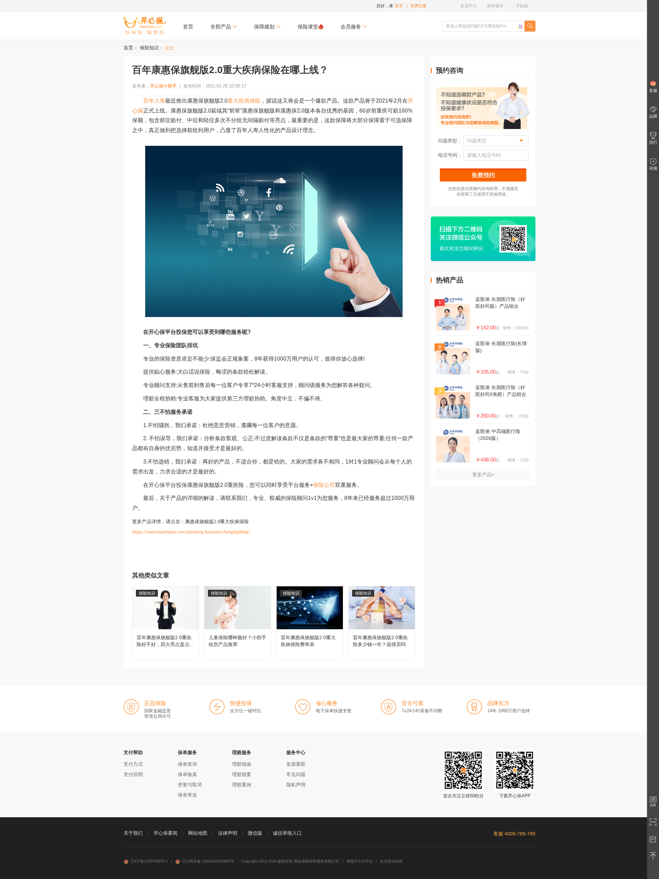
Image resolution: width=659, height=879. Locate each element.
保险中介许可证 (359, 861)
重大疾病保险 (244, 101)
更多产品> (483, 474)
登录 (399, 5)
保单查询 (187, 764)
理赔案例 (241, 784)
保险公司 (324, 485)
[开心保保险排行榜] (520, 26)
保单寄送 (187, 795)
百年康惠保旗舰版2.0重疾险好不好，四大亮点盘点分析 (165, 622)
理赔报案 (241, 774)
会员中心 (468, 5)
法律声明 (227, 833)
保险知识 (149, 47)
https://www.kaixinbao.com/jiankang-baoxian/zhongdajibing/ (191, 532)
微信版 (255, 833)
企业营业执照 (391, 861)
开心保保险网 (145, 25)
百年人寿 (154, 101)
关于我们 (133, 833)
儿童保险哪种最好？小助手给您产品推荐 (238, 622)
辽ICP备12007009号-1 (149, 861)
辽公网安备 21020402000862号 (208, 861)
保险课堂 (308, 27)
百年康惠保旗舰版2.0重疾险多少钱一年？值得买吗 (382, 622)
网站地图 (197, 833)
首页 (188, 27)
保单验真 (187, 774)
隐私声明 (295, 784)
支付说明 (133, 774)
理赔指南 (241, 764)
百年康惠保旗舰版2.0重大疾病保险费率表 (310, 622)
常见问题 (295, 774)
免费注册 (418, 5)
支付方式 (133, 764)
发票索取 (295, 764)
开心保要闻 (165, 833)
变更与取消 (190, 784)
